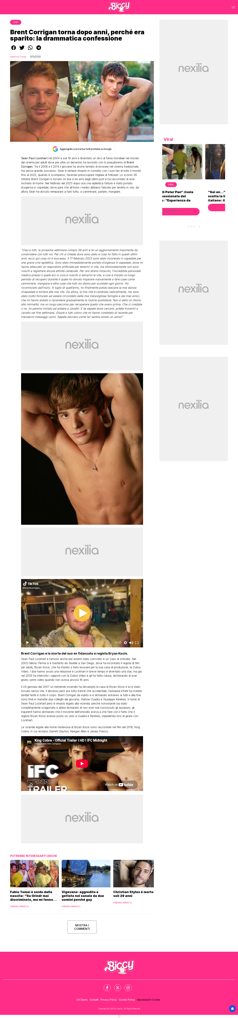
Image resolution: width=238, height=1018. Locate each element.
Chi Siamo (82, 999)
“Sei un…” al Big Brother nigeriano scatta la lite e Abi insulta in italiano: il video (193, 196)
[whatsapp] (30, 50)
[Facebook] (105, 985)
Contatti (94, 999)
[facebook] (13, 50)
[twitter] (21, 50)
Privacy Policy (109, 999)
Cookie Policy (127, 999)
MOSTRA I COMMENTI (82, 927)
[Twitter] (115, 985)
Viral (194, 184)
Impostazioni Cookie (148, 999)
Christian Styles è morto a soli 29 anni (134, 894)
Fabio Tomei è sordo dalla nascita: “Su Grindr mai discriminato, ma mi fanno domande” (31, 896)
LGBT (15, 22)
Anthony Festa (18, 56)
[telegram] (38, 50)
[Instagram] (126, 985)
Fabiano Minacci (19, 906)
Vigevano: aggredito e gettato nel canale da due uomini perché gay (83, 895)
